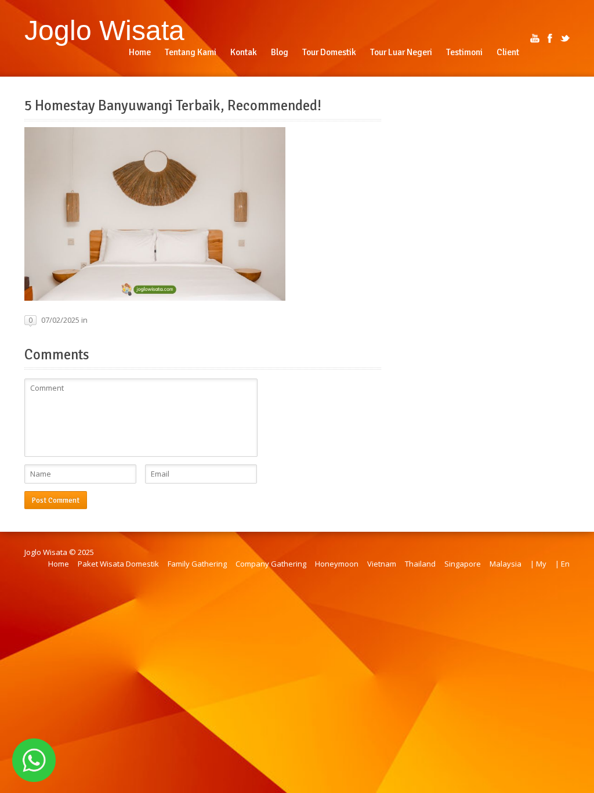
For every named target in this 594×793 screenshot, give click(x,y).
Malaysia (505, 563)
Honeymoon (336, 563)
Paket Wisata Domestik (118, 563)
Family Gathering (197, 563)
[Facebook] (550, 38)
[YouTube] (534, 38)
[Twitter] (565, 38)
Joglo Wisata (104, 30)
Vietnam (381, 563)
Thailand (420, 563)
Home (58, 563)
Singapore (462, 563)
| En (562, 563)
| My (538, 563)
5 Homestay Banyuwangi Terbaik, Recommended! (172, 105)
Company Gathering (271, 563)
